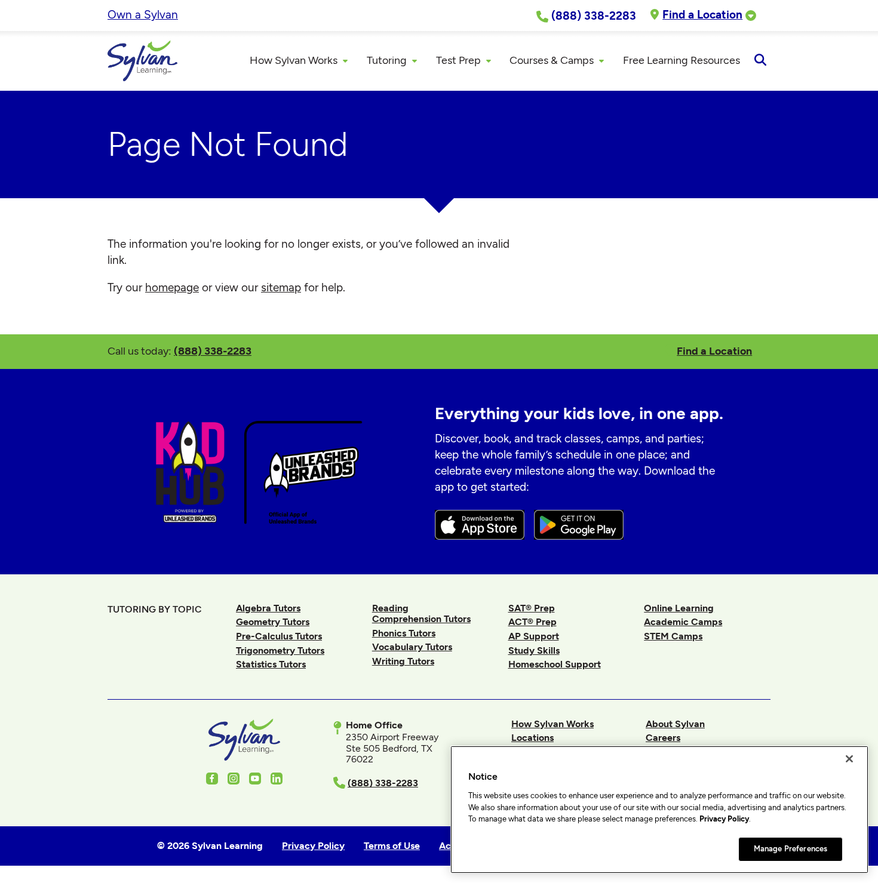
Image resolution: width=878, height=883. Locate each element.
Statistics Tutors (271, 664)
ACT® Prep (532, 621)
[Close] (849, 759)
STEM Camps (673, 636)
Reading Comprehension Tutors (421, 613)
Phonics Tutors (403, 633)
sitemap (281, 287)
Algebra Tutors (268, 608)
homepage (172, 287)
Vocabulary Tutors (412, 647)
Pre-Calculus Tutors (279, 636)
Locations (532, 737)
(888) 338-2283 (212, 350)
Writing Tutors (403, 661)
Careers (663, 737)
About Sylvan (675, 724)
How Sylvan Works (552, 724)
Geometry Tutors (272, 621)
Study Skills (534, 650)
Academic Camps (683, 621)
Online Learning (679, 608)
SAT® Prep (531, 608)
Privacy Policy (724, 818)
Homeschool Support (554, 664)
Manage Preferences (790, 848)
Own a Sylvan (143, 14)
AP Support (533, 636)
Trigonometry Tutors (280, 650)
